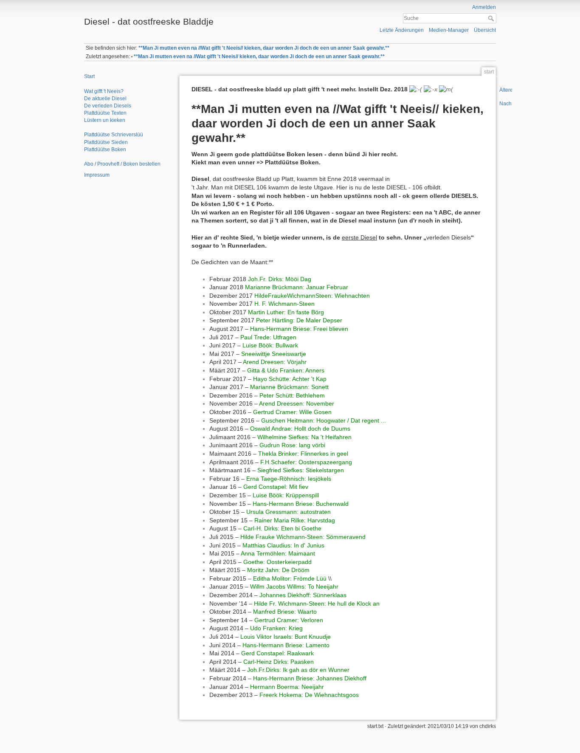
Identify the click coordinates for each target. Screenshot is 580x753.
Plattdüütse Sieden (106, 142)
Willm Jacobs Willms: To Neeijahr (294, 586)
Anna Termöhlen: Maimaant (278, 553)
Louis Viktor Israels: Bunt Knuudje (285, 636)
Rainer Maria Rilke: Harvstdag (294, 520)
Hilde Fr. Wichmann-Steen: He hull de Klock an (317, 603)
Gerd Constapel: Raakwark (277, 653)
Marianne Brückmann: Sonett (289, 387)
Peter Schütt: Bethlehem (292, 395)
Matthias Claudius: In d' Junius (283, 545)
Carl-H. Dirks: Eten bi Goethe (282, 528)
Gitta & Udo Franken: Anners (285, 370)
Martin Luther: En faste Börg (286, 312)
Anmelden (484, 7)
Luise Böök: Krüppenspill (286, 495)
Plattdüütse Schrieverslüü (113, 135)
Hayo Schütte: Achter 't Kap (290, 378)
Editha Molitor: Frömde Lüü (290, 578)
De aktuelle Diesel (105, 99)
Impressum (97, 175)
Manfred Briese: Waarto (285, 611)
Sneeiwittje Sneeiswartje (273, 353)
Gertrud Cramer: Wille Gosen (292, 412)
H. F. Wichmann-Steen (284, 303)
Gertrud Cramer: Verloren (288, 620)
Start (89, 76)
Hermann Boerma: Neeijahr (287, 686)
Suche (492, 18)
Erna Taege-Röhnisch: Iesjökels (288, 478)
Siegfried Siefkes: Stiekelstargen (300, 470)
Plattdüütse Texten (105, 113)
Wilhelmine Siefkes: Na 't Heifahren (304, 437)
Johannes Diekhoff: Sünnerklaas (302, 595)
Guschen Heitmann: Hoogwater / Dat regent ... (323, 420)
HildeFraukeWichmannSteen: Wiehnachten (312, 295)
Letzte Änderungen (402, 30)
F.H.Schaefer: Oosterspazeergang (306, 462)
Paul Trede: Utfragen (268, 337)
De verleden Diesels (107, 106)
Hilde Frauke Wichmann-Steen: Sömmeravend (303, 536)
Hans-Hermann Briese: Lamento (285, 645)
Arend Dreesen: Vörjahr (275, 361)
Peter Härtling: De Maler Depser (299, 320)
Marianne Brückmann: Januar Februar (296, 287)
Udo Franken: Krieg (276, 628)
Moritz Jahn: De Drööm (278, 570)
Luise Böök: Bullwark (270, 345)
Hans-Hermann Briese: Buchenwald (301, 503)
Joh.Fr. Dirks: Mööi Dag (279, 279)
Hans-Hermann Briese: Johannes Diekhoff (309, 678)
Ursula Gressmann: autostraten (288, 511)
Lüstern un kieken (104, 120)
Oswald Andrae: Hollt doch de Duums (300, 428)
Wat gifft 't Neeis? (104, 91)
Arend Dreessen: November (296, 403)
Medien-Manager (449, 30)
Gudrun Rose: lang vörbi (292, 445)
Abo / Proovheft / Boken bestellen (122, 164)
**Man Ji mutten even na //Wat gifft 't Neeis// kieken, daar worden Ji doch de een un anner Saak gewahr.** (263, 48)
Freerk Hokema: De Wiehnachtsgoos (309, 694)
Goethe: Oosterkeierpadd (277, 561)
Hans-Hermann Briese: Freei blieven (299, 328)
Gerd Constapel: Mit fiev (275, 486)
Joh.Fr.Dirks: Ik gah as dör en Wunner (298, 669)
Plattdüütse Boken (105, 149)
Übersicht (485, 30)
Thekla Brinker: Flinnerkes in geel (303, 453)
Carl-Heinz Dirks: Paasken (278, 661)
